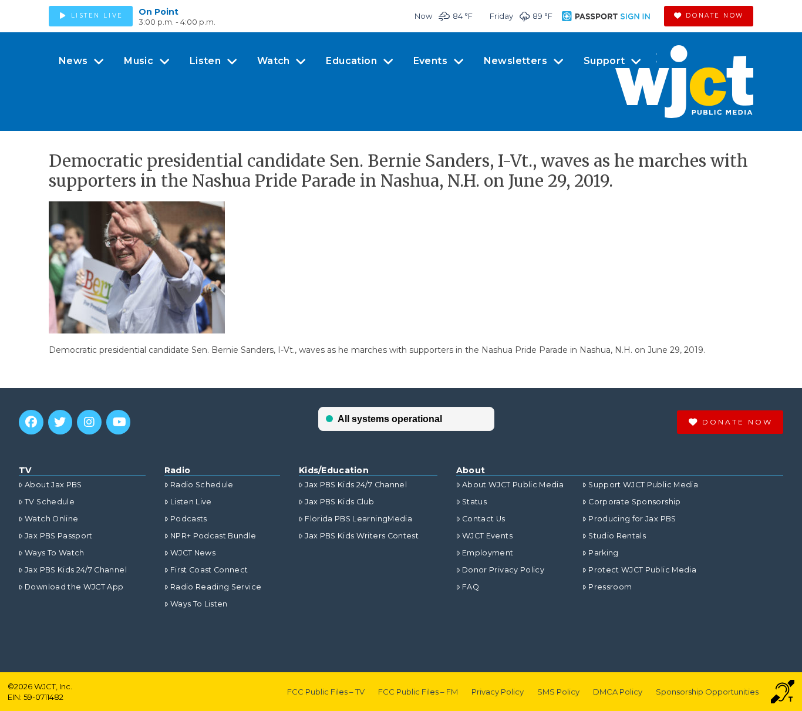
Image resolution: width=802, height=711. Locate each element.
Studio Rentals (617, 535)
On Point (158, 11)
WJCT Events (487, 535)
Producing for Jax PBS (632, 518)
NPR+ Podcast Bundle (213, 535)
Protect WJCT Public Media (642, 569)
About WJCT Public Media (513, 484)
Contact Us (484, 518)
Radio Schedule (202, 484)
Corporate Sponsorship (634, 501)
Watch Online (51, 518)
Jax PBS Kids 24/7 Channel (76, 569)
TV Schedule (50, 501)
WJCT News (192, 552)
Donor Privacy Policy (503, 569)
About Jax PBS (53, 484)
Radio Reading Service (215, 586)
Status (474, 501)
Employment (488, 552)
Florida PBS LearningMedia (358, 518)
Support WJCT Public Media (643, 484)
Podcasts (188, 518)
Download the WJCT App (74, 586)
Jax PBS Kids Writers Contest (362, 535)
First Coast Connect (209, 569)
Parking (603, 552)
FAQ (470, 586)
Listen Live (191, 501)
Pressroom (610, 586)
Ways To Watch (55, 552)
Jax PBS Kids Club (339, 501)
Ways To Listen (199, 603)
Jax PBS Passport (59, 535)
